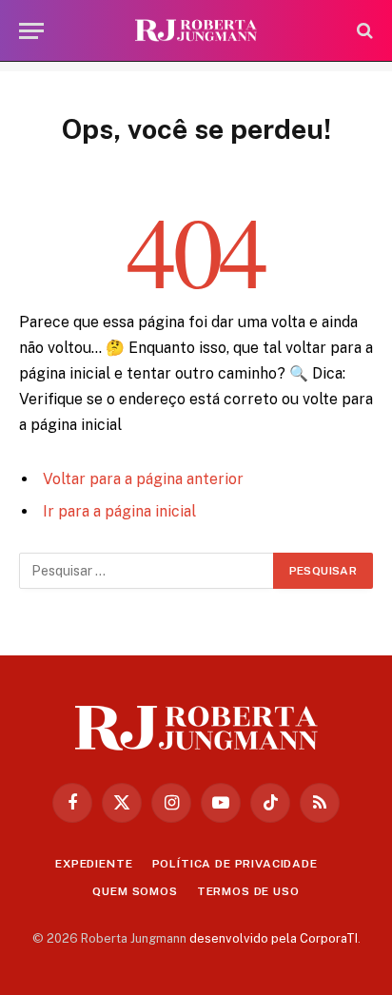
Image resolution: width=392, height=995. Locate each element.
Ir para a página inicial (119, 511)
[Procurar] (363, 31)
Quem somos (134, 891)
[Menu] (31, 31)
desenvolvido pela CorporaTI (273, 938)
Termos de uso (248, 891)
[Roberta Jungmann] (196, 31)
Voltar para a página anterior (143, 479)
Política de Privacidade (235, 863)
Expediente (93, 863)
